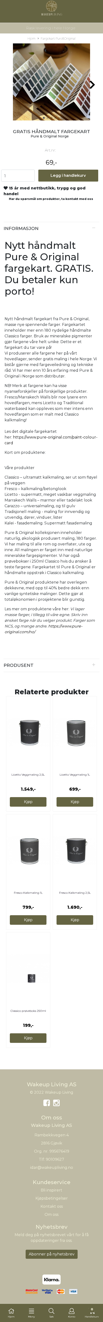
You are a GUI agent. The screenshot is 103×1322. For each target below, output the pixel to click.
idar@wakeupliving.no (51, 1167)
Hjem (31, 38)
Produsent (19, 665)
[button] (44, 118)
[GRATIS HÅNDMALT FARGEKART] (51, 83)
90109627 (55, 1159)
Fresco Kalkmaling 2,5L (75, 892)
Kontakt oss (51, 1206)
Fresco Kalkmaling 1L (28, 892)
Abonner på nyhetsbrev (51, 1254)
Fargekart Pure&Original (58, 38)
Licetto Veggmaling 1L (75, 774)
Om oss (51, 1214)
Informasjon (21, 228)
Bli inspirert (51, 1190)
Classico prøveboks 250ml (28, 1011)
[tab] (51, 228)
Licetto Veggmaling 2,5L (28, 774)
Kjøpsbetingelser (51, 1198)
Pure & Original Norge (50, 136)
